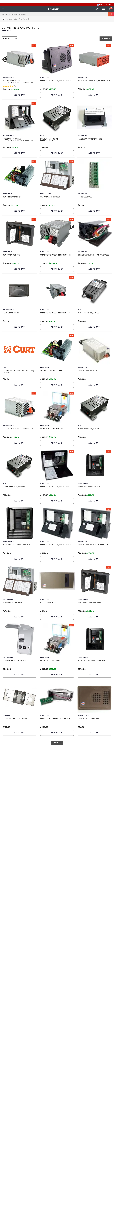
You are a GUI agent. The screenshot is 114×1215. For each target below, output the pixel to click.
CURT (5, 367)
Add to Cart (19, 95)
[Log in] (96, 9)
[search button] (111, 14)
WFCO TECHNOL (8, 77)
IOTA (42, 135)
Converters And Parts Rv (19, 19)
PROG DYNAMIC (8, 193)
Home (4, 19)
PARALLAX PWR (45, 193)
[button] (105, 18)
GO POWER (6, 715)
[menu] (3, 9)
